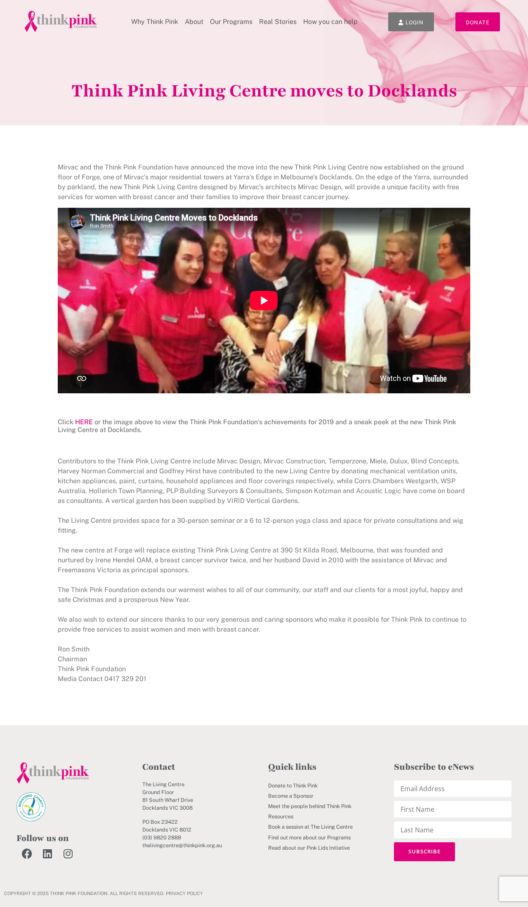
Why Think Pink (154, 22)
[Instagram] (68, 854)
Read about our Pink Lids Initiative (309, 848)
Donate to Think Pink (293, 785)
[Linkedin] (47, 854)
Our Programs (231, 22)
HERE (84, 422)
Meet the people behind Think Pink (309, 806)
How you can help (330, 22)
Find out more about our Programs (309, 837)
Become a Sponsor (291, 796)
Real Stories (278, 22)
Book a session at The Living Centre (310, 827)
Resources (280, 816)
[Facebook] (26, 854)
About (194, 22)
